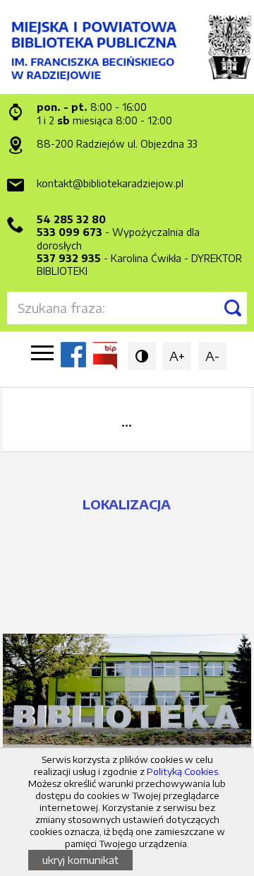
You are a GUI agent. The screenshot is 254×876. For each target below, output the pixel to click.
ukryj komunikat (80, 859)
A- (212, 356)
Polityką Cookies (182, 771)
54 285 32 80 (71, 219)
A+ (177, 356)
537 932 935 (69, 258)
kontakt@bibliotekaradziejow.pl (110, 183)
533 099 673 (69, 232)
